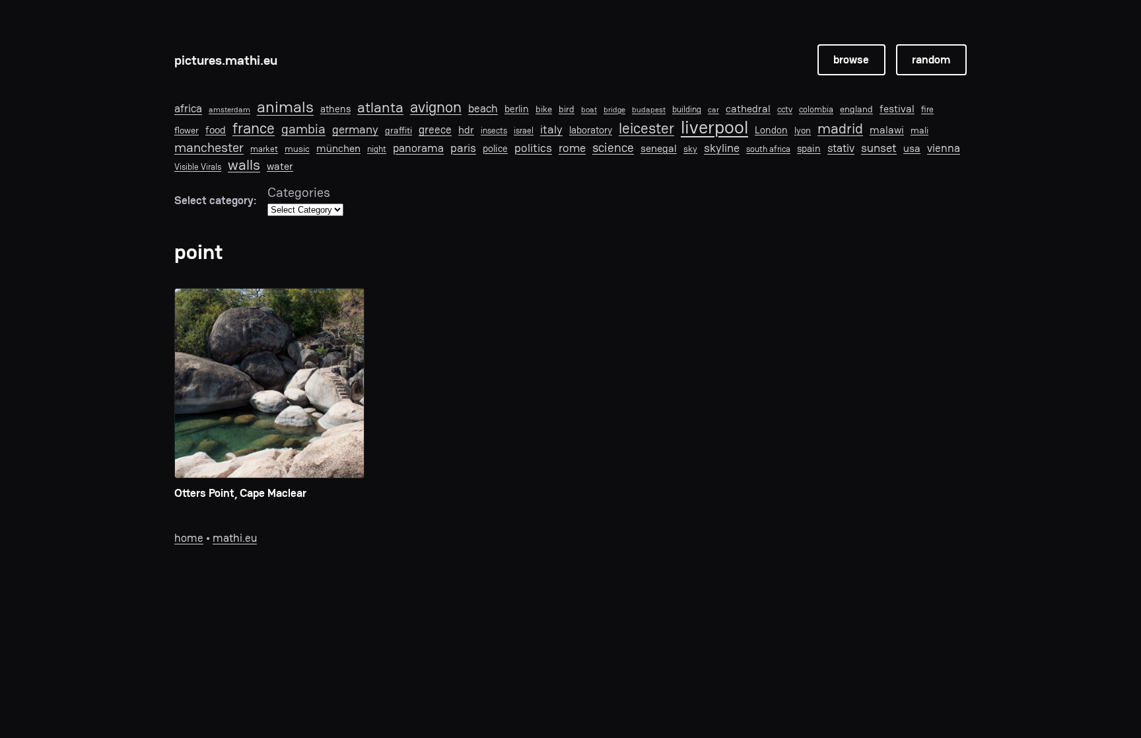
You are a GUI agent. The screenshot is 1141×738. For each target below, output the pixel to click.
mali (919, 130)
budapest (649, 109)
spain (809, 149)
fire (927, 109)
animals (285, 107)
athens (335, 109)
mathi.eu (235, 538)
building (686, 109)
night (376, 149)
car (713, 109)
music (297, 148)
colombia (816, 109)
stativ (840, 148)
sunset (879, 148)
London (771, 130)
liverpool (714, 127)
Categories (298, 192)
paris (463, 148)
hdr (466, 130)
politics (533, 148)
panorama (418, 148)
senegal (658, 149)
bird (566, 109)
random (931, 59)
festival (897, 109)
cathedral (748, 109)
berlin (516, 109)
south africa (768, 149)
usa (911, 148)
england (856, 109)
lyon (802, 130)
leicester (646, 128)
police (495, 149)
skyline (722, 148)
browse (851, 59)
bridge (614, 109)
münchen (338, 148)
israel (524, 131)
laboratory (590, 130)
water (280, 167)
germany (355, 129)
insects (494, 131)
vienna (943, 148)
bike (544, 109)
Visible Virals (197, 167)
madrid (840, 128)
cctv (784, 109)
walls (244, 165)
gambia (303, 129)
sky (690, 148)
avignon (436, 107)
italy (551, 129)
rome (572, 148)
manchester (209, 147)
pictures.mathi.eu (225, 60)
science (613, 147)
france (253, 128)
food (215, 130)
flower (186, 130)
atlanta (380, 108)
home (188, 538)
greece (435, 129)
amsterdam (229, 109)
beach (483, 108)
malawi (887, 130)
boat (589, 109)
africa (188, 108)
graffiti (398, 130)
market (264, 149)
